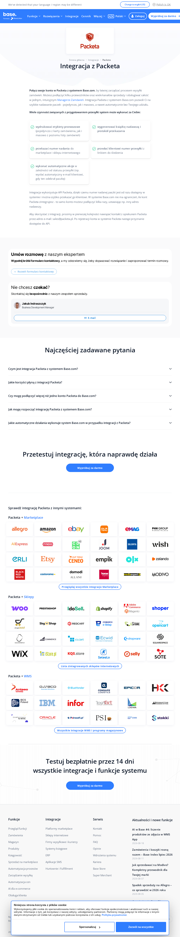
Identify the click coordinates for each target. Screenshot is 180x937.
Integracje (72, 16)
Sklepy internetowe (57, 835)
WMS (28, 676)
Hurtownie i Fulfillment (59, 868)
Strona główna (76, 59)
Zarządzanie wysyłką (20, 875)
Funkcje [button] (32, 16)
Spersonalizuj (87, 926)
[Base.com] (13, 16)
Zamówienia (15, 835)
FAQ (95, 842)
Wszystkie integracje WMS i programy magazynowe (90, 730)
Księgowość (15, 855)
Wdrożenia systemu (104, 855)
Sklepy (29, 597)
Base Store (99, 868)
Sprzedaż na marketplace (23, 862)
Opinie (97, 848)
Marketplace (33, 517)
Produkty (13, 848)
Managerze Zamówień (70, 100)
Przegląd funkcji (17, 828)
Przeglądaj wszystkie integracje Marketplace (90, 587)
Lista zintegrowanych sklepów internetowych (90, 666)
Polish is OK (163, 4)
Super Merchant (102, 875)
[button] (117, 16)
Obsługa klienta (17, 895)
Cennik (86, 16)
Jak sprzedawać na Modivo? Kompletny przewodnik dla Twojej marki (150, 869)
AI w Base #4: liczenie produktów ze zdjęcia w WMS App (151, 834)
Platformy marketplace (59, 828)
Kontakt (97, 828)
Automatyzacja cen (19, 882)
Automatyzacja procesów (23, 868)
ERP (48, 855)
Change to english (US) (135, 4)
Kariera (97, 862)
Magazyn (13, 842)
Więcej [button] (98, 16)
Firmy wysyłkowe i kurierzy (62, 842)
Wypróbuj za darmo (90, 468)
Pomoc (97, 835)
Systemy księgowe (56, 848)
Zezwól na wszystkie (141, 926)
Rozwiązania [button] (51, 16)
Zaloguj (139, 16)
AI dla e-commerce (19, 888)
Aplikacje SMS (54, 862)
